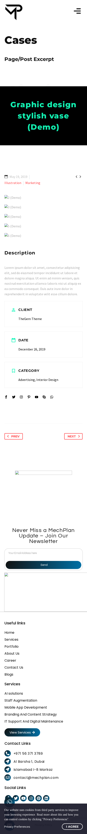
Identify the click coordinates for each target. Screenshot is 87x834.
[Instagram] (31, 798)
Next (72, 436)
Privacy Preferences (17, 827)
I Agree (72, 827)
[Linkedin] (46, 798)
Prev (15, 436)
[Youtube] (23, 798)
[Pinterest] (38, 798)
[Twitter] (16, 798)
